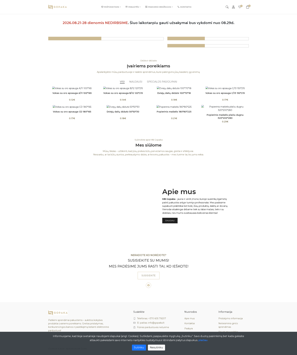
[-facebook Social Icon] (148, 285)
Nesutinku (156, 347)
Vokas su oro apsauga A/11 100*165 (72, 93)
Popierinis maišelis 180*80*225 (174, 111)
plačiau (202, 340)
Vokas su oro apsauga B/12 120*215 (123, 93)
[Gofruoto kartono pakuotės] (106, 38)
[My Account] (233, 7)
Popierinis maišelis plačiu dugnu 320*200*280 (225, 116)
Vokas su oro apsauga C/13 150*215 (225, 93)
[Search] (227, 7)
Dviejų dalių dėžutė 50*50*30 (123, 111)
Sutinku (139, 347)
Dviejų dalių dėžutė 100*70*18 (174, 93)
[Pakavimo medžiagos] (208, 45)
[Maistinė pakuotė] (208, 38)
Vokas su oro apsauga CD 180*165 (72, 111)
